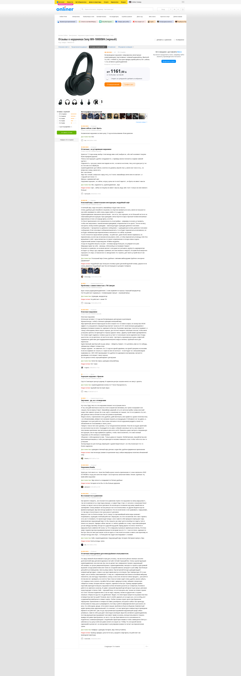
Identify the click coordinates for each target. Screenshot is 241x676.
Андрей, (86, 367)
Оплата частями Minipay (88, 21)
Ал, (85, 140)
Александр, (87, 277)
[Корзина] (183, 9)
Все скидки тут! (139, 21)
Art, (85, 545)
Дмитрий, (87, 487)
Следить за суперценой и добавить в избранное (126, 78)
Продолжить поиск (169, 61)
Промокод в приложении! (67, 21)
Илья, (86, 391)
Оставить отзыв (66, 132)
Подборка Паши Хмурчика (186, 21)
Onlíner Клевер (136, 2)
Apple (152, 21)
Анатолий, (87, 639)
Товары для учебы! (123, 21)
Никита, (86, 458)
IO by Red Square (107, 21)
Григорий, (87, 194)
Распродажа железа (166, 21)
